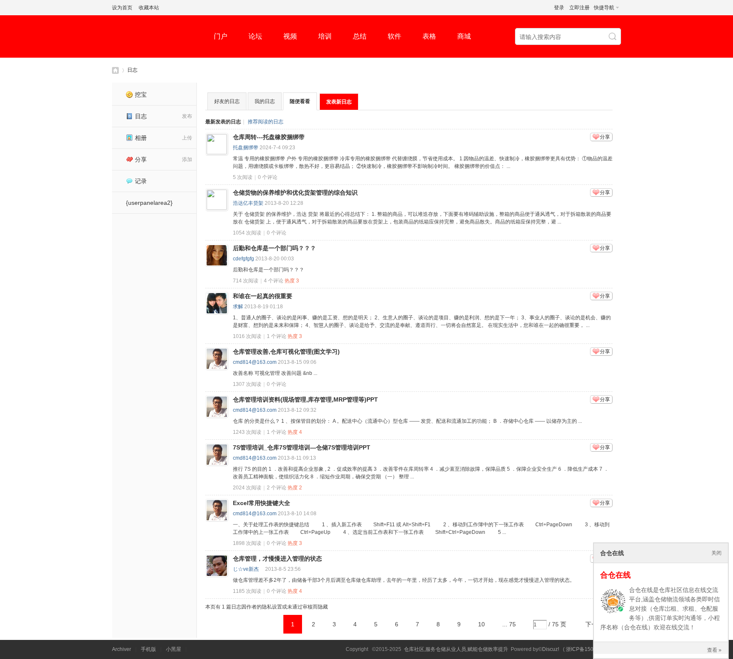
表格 (429, 36)
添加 (187, 159)
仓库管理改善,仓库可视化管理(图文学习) (286, 351)
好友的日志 (227, 101)
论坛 (255, 36)
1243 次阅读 (247, 432)
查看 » (714, 650)
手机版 (148, 649)
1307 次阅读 (247, 384)
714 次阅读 (245, 281)
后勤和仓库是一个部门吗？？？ (274, 248)
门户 (220, 36)
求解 (238, 307)
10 (481, 624)
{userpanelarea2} (149, 202)
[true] (613, 37)
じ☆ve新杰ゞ (248, 569)
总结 (359, 36)
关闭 (716, 553)
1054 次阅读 (247, 233)
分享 (141, 159)
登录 (559, 8)
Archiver (121, 649)
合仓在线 (615, 575)
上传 (187, 138)
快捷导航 (604, 8)
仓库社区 (115, 70)
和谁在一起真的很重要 (262, 296)
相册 (141, 137)
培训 (325, 36)
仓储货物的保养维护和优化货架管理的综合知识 (295, 192)
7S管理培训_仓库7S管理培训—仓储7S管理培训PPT (301, 447)
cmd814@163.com (255, 362)
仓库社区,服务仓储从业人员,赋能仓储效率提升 (456, 649)
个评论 (267, 177)
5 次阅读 (242, 177)
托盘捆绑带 (245, 148)
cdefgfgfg (243, 259)
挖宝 (141, 94)
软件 (394, 36)
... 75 (509, 624)
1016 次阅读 (247, 336)
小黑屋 (173, 649)
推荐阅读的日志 (265, 122)
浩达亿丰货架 (248, 203)
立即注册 (579, 8)
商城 (464, 36)
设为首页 (122, 8)
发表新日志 (339, 102)
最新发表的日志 (223, 122)
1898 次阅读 (247, 543)
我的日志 (265, 101)
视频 (290, 36)
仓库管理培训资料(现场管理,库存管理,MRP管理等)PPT (305, 399)
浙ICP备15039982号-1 (592, 649)
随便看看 (300, 101)
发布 (187, 116)
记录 (141, 181)
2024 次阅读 (247, 488)
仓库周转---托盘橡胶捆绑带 (269, 137)
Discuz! (550, 649)
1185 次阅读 (247, 591)
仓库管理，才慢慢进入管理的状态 (277, 558)
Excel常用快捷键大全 (261, 503)
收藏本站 (149, 8)
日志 (132, 70)
